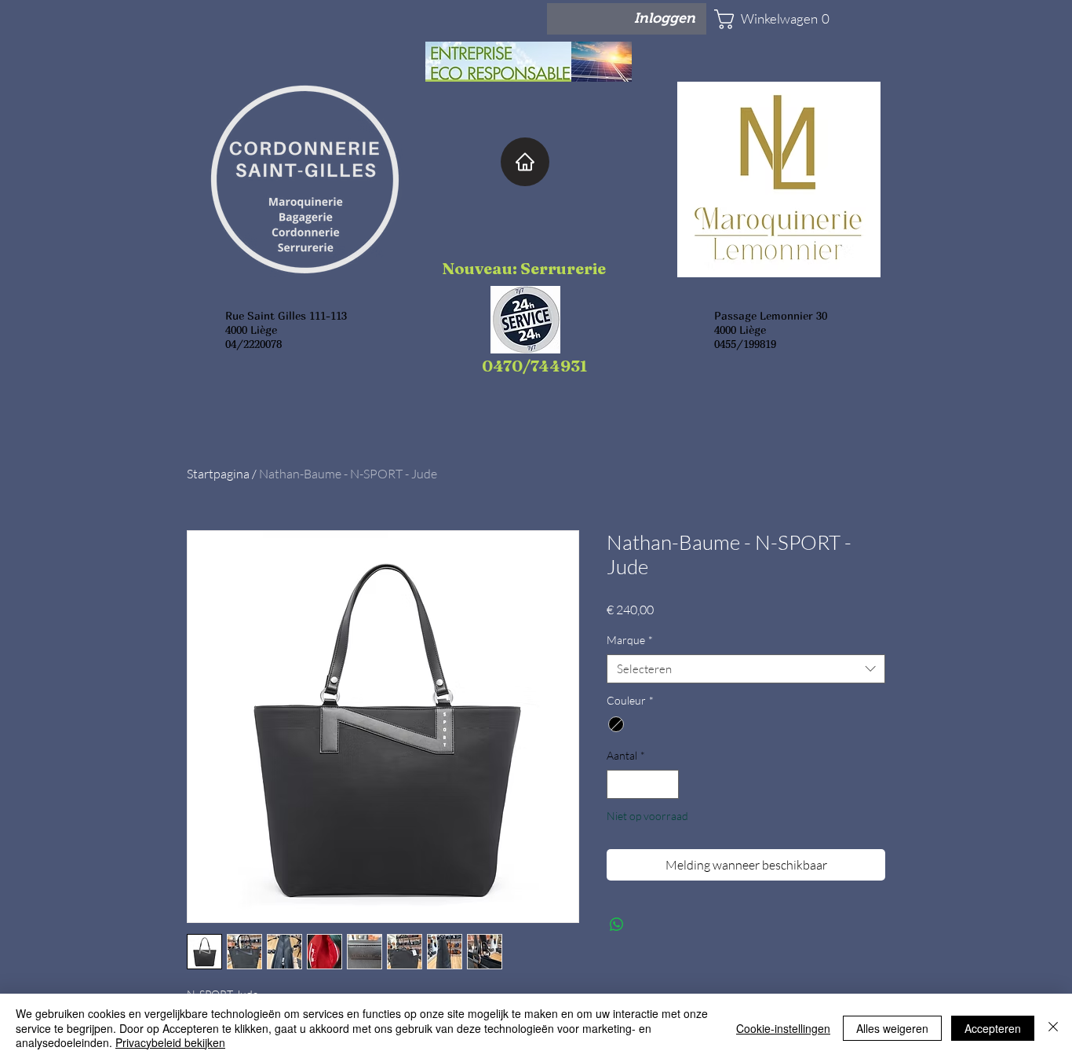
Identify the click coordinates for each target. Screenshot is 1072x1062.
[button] (760, 19)
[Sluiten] (1053, 1027)
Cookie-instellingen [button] (783, 1028)
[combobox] (746, 669)
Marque (630, 639)
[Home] (525, 161)
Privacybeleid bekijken (170, 1042)
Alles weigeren (892, 1028)
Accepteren (992, 1028)
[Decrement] (619, 784)
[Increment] (666, 784)
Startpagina (218, 474)
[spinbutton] (643, 784)
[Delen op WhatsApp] (616, 924)
